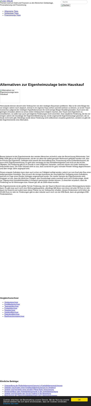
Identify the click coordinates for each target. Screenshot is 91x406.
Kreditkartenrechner (12, 304)
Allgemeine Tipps (11, 11)
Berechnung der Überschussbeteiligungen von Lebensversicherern (30, 396)
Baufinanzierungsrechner (14, 316)
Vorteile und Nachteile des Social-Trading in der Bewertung (27, 394)
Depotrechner (9, 310)
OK (79, 399)
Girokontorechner (11, 302)
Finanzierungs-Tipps (12, 15)
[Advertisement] (45, 33)
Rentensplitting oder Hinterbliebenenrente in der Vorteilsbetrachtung (31, 392)
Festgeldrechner (10, 308)
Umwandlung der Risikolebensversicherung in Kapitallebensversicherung (33, 386)
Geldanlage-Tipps (11, 13)
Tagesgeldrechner (11, 306)
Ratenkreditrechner (12, 314)
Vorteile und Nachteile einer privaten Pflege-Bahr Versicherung (29, 390)
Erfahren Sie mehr (10, 403)
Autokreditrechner (11, 312)
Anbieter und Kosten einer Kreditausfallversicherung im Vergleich (30, 388)
